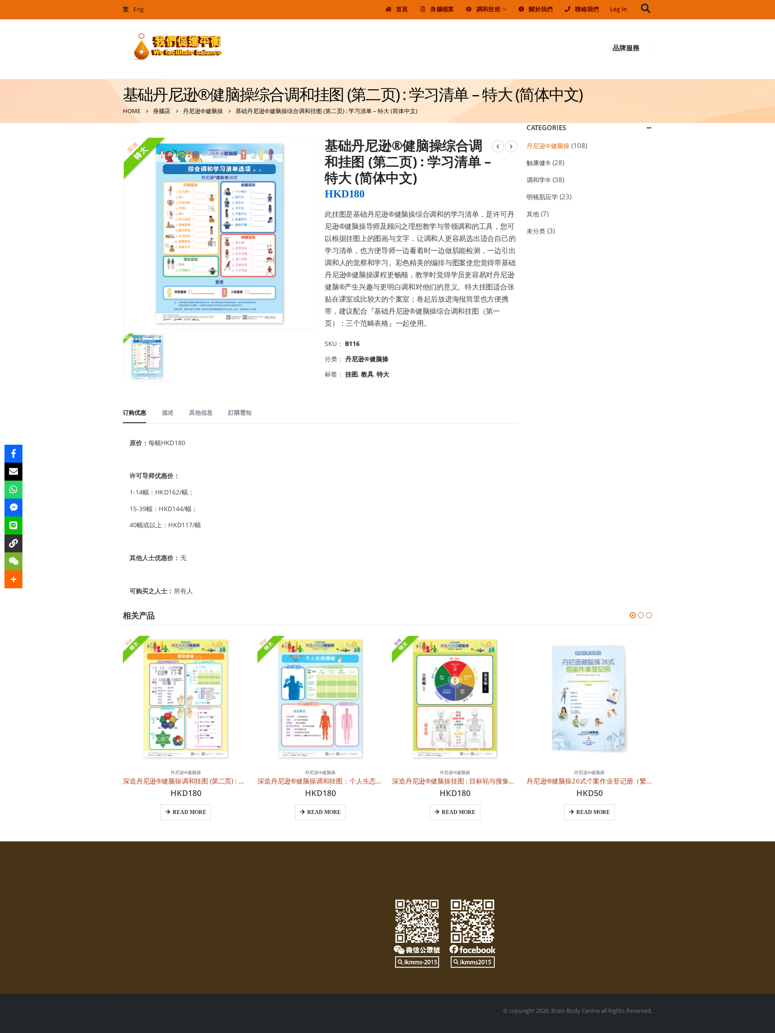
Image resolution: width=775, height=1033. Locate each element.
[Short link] (13, 543)
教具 (367, 374)
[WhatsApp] (13, 490)
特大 (383, 374)
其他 (533, 214)
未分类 (536, 231)
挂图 (351, 374)
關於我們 (541, 9)
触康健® (539, 162)
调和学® (539, 179)
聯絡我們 (587, 9)
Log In (618, 9)
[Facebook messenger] (13, 507)
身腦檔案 (442, 9)
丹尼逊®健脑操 (366, 359)
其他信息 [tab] (201, 412)
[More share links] (13, 579)
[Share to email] (13, 472)
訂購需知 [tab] (240, 412)
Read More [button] (189, 812)
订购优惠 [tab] (134, 412)
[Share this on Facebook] (13, 454)
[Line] (13, 525)
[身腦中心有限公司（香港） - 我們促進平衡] (177, 47)
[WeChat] (13, 561)
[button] (633, 615)
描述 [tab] (168, 412)
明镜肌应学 (542, 197)
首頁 (402, 9)
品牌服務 (626, 47)
